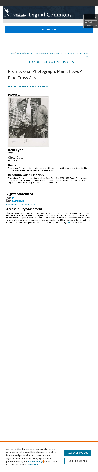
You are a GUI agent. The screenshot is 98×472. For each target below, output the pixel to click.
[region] (49, 456)
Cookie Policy (33, 464)
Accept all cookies (77, 452)
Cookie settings (35, 461)
